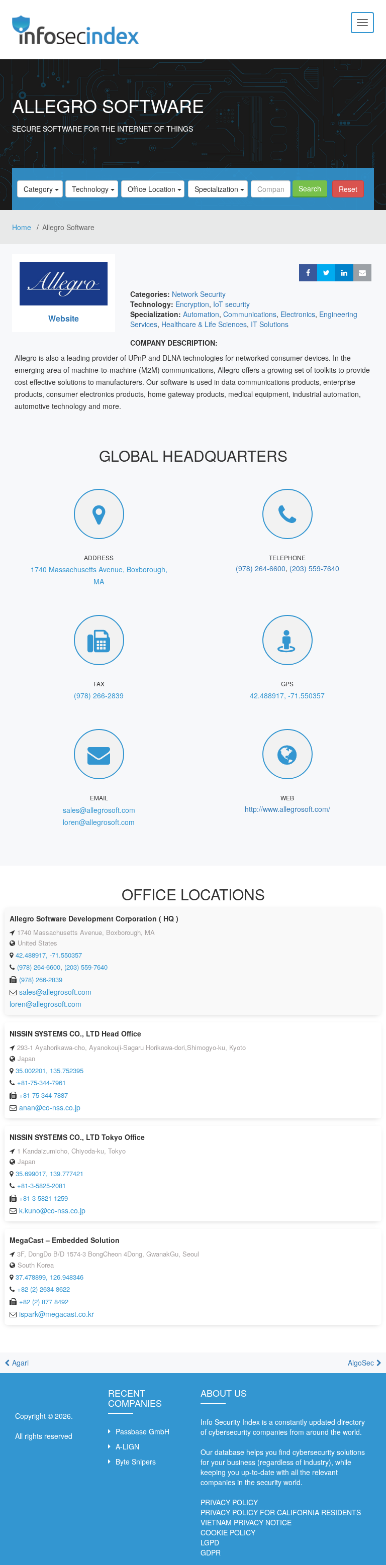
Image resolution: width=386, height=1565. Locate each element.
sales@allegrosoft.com (99, 810)
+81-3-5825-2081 (41, 1185)
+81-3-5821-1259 (43, 1198)
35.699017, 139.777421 (49, 1173)
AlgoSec (361, 1363)
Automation (201, 314)
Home (22, 227)
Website (63, 318)
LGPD (210, 1542)
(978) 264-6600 (260, 568)
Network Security (199, 294)
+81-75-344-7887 (43, 1095)
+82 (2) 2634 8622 (43, 1289)
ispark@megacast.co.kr (56, 1314)
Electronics (297, 314)
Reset (348, 189)
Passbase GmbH (142, 1431)
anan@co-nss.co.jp (49, 1107)
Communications (249, 314)
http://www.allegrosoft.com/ (287, 809)
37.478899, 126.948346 (49, 1277)
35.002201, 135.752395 (49, 1070)
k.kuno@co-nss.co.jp (52, 1210)
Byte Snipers (136, 1461)
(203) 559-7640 (314, 568)
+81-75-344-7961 (41, 1082)
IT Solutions (269, 324)
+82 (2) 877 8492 (43, 1301)
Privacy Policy (229, 1502)
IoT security (231, 304)
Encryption (192, 304)
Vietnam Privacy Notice (246, 1522)
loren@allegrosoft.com (99, 822)
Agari (20, 1363)
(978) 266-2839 (99, 695)
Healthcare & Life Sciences (204, 324)
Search (310, 188)
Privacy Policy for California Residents (281, 1512)
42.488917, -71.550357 (287, 695)
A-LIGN (127, 1446)
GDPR (211, 1552)
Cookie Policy (228, 1532)
